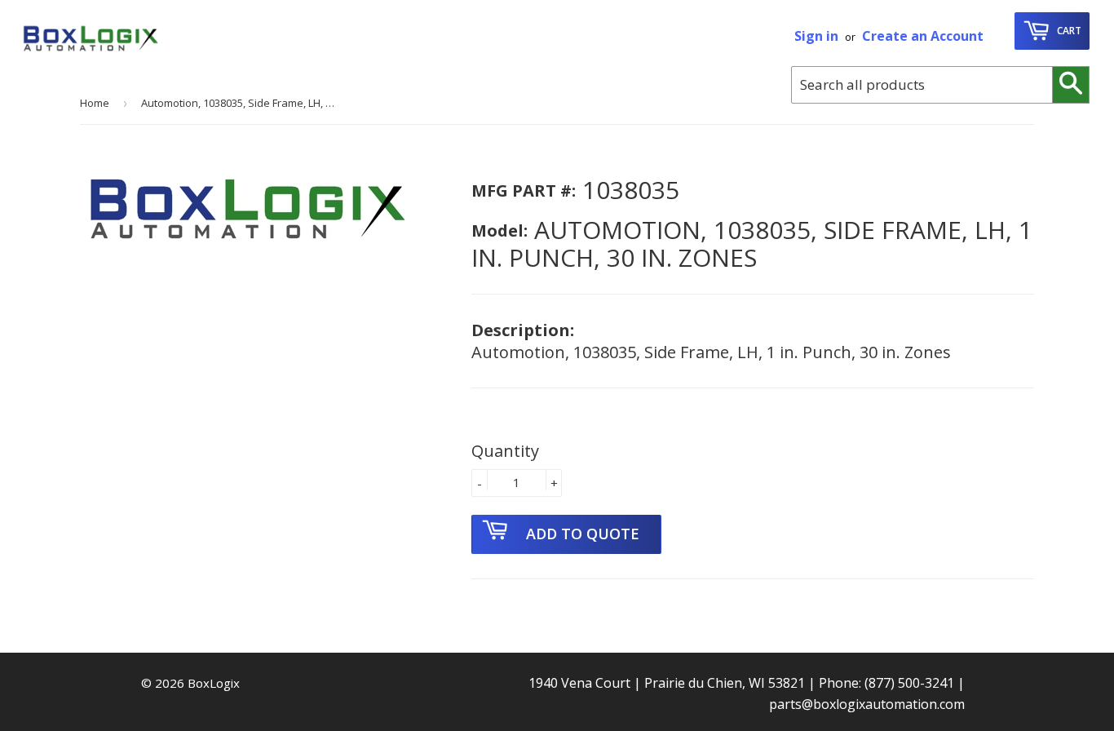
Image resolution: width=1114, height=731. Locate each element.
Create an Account (923, 36)
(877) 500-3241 (909, 683)
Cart (1067, 31)
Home (94, 102)
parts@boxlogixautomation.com (867, 704)
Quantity (505, 451)
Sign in (816, 36)
